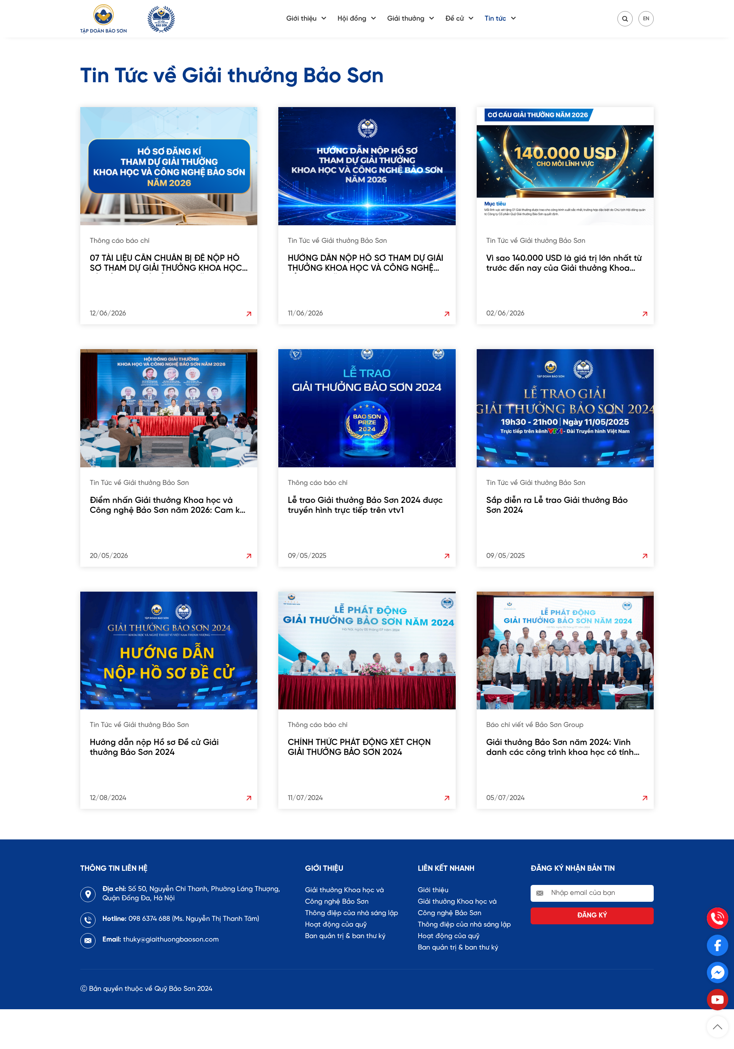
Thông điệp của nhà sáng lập (351, 913)
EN (646, 19)
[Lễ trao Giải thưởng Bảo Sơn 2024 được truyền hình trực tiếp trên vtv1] (366, 408)
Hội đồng (352, 19)
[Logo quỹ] (161, 19)
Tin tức (495, 19)
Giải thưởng (405, 19)
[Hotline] (717, 918)
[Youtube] (717, 999)
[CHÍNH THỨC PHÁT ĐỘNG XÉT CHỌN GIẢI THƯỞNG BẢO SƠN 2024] (366, 651)
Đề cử (454, 19)
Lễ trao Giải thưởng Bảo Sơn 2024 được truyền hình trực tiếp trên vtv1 (365, 505)
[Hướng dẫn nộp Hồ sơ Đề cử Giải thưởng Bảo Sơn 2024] (168, 651)
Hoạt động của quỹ (336, 925)
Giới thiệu (301, 19)
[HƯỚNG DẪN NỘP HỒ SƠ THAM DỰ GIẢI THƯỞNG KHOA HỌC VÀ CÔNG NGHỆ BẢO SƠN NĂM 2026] (366, 166)
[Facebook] (717, 945)
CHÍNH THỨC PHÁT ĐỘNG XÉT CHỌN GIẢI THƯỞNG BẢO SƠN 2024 (359, 747)
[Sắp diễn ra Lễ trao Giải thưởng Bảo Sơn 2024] (565, 408)
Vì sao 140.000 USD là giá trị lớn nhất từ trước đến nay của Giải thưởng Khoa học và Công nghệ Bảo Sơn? (564, 263)
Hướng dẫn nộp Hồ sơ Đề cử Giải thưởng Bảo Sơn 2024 (154, 747)
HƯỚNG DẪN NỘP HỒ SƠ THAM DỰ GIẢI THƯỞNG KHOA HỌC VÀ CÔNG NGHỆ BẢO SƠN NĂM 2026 (365, 263)
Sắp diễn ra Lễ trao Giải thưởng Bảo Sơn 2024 (557, 505)
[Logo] (103, 19)
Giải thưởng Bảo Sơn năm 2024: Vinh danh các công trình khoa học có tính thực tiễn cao (560, 748)
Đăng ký (592, 915)
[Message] (717, 972)
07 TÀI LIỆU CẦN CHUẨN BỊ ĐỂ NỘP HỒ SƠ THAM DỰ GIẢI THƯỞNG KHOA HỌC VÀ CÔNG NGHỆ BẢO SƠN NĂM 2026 (166, 263)
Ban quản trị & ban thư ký (345, 936)
